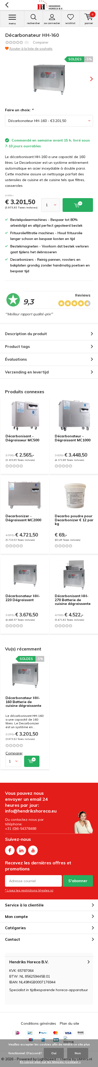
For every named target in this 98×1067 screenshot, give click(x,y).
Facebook (10, 850)
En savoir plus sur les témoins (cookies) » (50, 1062)
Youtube (33, 850)
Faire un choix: (19, 110)
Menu (12, 23)
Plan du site (69, 1023)
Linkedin (21, 850)
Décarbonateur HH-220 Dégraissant (23, 598)
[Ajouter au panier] (31, 761)
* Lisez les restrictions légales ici (29, 890)
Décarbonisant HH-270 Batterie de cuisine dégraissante (72, 600)
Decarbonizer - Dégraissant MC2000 (23, 518)
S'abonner (77, 880)
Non (78, 1053)
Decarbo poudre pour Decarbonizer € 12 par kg (74, 520)
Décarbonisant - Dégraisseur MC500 (22, 438)
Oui (53, 1053)
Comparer (40, 42)
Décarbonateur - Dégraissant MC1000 (72, 438)
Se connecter (52, 23)
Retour (6, 5)
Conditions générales (38, 1023)
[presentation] (88, 79)
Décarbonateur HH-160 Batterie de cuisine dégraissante (23, 702)
